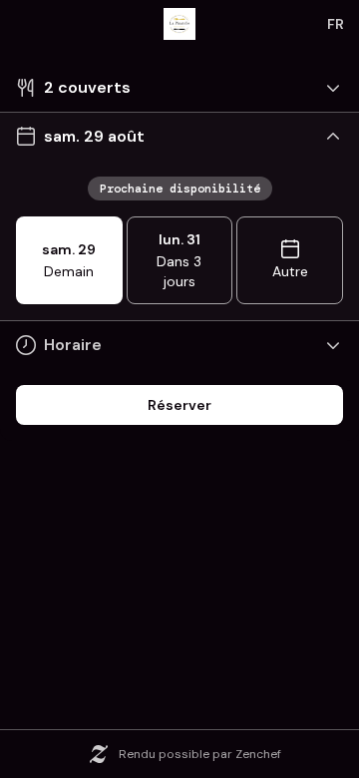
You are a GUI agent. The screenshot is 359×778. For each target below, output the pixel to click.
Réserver (179, 405)
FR (335, 24)
